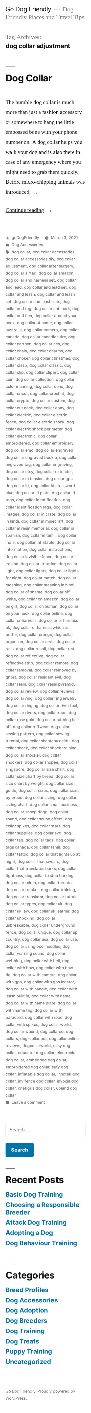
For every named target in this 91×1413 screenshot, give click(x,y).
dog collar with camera (34, 974)
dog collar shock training (53, 748)
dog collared (52, 1031)
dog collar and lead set (45, 287)
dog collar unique (34, 932)
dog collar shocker (23, 755)
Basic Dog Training (34, 1194)
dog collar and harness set (30, 280)
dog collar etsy (19, 471)
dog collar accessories (53, 252)
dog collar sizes (33, 790)
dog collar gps (59, 478)
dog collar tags (40, 840)
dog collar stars (45, 826)
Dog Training (25, 1331)
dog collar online (47, 613)
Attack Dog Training (36, 1222)
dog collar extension (24, 478)
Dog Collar (29, 78)
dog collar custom (48, 400)
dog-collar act (33, 1038)
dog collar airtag (21, 273)
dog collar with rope (43, 1017)
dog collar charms (46, 351)
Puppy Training (29, 1351)
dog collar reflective (24, 656)
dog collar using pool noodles (33, 946)
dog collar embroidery (52, 443)
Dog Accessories (27, 244)
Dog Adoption (27, 1310)
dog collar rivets (21, 712)
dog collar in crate (38, 514)
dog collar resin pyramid (51, 684)
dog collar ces (47, 344)
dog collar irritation (38, 563)
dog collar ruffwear (31, 726)
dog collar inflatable (35, 542)
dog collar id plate (33, 492)
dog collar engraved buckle (31, 457)
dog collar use (64, 939)
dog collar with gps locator (49, 982)
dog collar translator (24, 896)
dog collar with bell (42, 960)
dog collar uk (50, 903)
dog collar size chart (46, 769)
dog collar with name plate (30, 1003)
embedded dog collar (46, 1060)
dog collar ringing (22, 705)
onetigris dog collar (36, 1088)
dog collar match (39, 578)
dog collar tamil (45, 847)
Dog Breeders (26, 1320)
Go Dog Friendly (28, 9)
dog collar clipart (42, 372)
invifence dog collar (36, 1081)
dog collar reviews (57, 691)
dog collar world (55, 1024)
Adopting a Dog (29, 1232)
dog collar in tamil (39, 535)
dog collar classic (45, 365)
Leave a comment (28, 1102)
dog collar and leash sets (37, 301)
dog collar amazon (56, 273)
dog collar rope (52, 712)
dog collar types (21, 903)
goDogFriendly (25, 237)
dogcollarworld (36, 1045)
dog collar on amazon (38, 599)
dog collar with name (51, 996)
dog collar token (21, 882)
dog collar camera (41, 329)
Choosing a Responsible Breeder (42, 1208)
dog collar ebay (49, 408)
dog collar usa (35, 939)
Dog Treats (22, 1341)
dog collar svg (48, 833)
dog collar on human (38, 606)
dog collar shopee (41, 762)
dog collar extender (53, 471)
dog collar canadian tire (44, 336)
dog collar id (17, 485)
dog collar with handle (26, 989)
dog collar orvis (40, 641)
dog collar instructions (50, 549)
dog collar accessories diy (30, 259)
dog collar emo (19, 450)
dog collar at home (34, 322)
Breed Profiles (27, 1290)
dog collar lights (31, 570)
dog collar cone (48, 386)
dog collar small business (53, 804)
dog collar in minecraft (42, 521)
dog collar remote (52, 663)
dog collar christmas (51, 358)
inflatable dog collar (36, 1074)
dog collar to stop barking (49, 875)
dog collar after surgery (51, 266)
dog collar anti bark (52, 308)
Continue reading (29, 210)
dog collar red (61, 648)
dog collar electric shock (41, 422)
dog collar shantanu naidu (45, 740)
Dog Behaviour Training (41, 1243)
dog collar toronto (55, 882)
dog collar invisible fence (29, 556)
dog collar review (22, 691)
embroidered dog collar (27, 1067)
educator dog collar (36, 1052)
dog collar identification (38, 499)
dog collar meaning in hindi (49, 585)
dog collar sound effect (41, 819)
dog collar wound (22, 1031)
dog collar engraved (54, 450)
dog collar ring (19, 698)
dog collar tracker (22, 889)
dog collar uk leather (50, 911)
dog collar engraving (52, 464)
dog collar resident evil (39, 677)
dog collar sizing (40, 797)
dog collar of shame (24, 592)
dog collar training (58, 889)
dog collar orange (35, 634)
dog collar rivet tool (59, 705)
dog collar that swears (38, 861)
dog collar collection (35, 379)
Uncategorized (28, 1361)
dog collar (21, 252)
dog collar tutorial (62, 896)
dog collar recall (31, 648)
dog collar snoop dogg (27, 812)
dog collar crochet (47, 393)
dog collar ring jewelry (55, 698)
